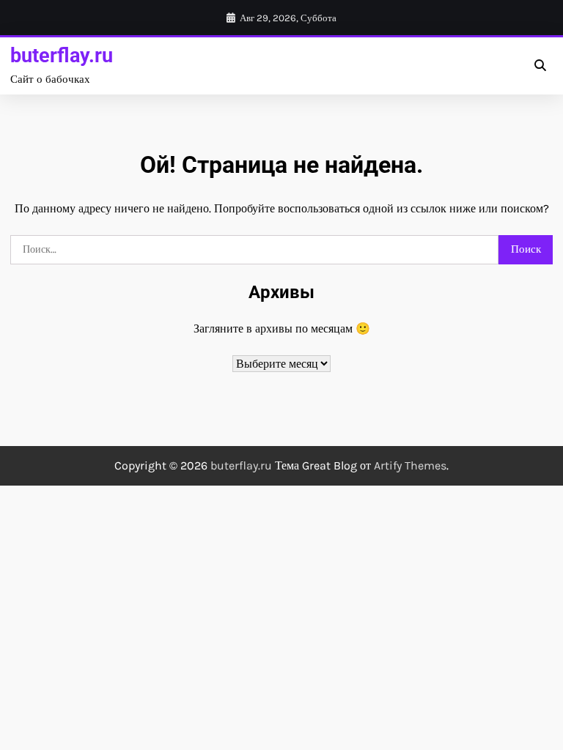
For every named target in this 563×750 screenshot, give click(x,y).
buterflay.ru (61, 55)
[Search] (539, 66)
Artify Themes (410, 465)
